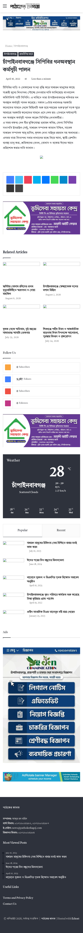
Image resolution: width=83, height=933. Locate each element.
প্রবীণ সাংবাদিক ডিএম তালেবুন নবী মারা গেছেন (51, 612)
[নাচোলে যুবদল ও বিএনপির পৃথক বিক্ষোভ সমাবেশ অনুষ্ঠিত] (13, 583)
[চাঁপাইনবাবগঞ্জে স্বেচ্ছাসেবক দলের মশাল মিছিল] (61, 272)
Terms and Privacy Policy (18, 898)
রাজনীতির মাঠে (26, 54)
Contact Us (9, 904)
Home (9, 46)
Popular (23, 530)
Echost (75, 919)
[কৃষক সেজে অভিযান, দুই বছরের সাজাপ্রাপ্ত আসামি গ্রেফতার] (21, 315)
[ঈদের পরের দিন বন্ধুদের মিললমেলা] (13, 565)
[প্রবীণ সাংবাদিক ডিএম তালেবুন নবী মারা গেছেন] (13, 617)
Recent (61, 530)
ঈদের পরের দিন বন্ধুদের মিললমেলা (45, 560)
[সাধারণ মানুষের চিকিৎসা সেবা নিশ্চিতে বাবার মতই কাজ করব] (13, 548)
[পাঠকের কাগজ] (25, 6)
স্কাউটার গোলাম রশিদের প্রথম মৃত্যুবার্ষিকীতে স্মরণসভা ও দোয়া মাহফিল (19, 290)
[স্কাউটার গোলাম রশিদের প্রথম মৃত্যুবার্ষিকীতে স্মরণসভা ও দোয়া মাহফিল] (21, 272)
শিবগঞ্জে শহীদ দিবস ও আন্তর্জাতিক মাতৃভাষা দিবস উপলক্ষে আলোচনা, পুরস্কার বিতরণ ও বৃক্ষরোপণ (61, 333)
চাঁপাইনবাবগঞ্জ (21, 46)
